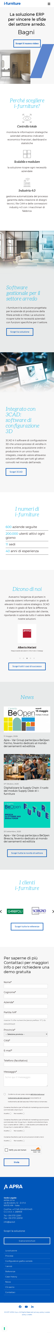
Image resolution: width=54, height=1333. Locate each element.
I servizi (8, 1266)
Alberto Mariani (27, 647)
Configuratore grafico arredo (19, 1261)
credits (29, 1314)
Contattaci (10, 1292)
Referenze (10, 1271)
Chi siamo (9, 1287)
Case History (11, 1276)
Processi (9, 1256)
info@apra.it (9, 1222)
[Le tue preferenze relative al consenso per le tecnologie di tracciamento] (4, 1328)
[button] (20, 658)
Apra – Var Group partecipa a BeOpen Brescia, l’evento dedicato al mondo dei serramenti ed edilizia (26, 838)
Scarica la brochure (27, 1241)
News (8, 1282)
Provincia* (9, 1029)
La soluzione (11, 1250)
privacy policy (39, 1312)
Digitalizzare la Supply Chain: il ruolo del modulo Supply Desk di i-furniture (26, 790)
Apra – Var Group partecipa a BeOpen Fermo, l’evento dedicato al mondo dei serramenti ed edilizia (26, 743)
